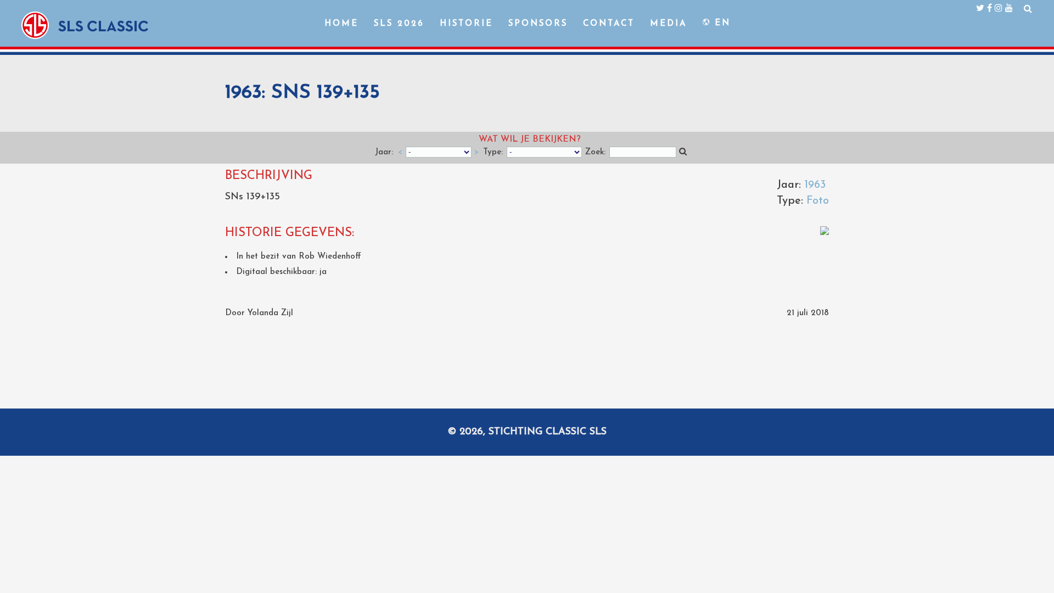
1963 (815, 185)
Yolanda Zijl (270, 313)
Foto (817, 200)
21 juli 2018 (808, 313)
